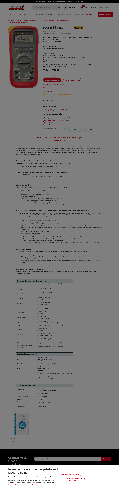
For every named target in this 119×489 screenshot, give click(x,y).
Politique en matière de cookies (25, 485)
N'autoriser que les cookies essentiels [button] (72, 479)
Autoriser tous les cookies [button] (71, 474)
